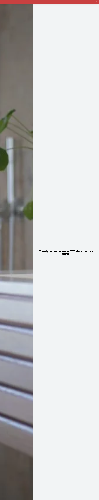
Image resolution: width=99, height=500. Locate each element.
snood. (7, 2)
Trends (66, 248)
